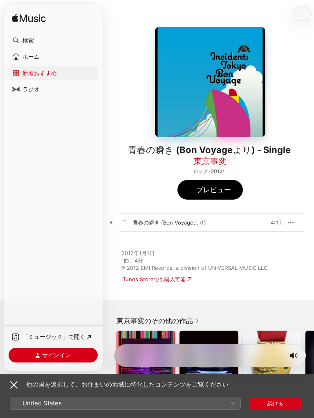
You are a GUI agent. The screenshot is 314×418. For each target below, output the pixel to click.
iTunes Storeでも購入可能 (153, 279)
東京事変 (210, 161)
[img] (29, 18)
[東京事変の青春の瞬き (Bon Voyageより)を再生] (125, 222)
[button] (53, 40)
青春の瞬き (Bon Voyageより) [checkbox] (169, 222)
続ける (275, 403)
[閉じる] (14, 385)
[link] (158, 320)
